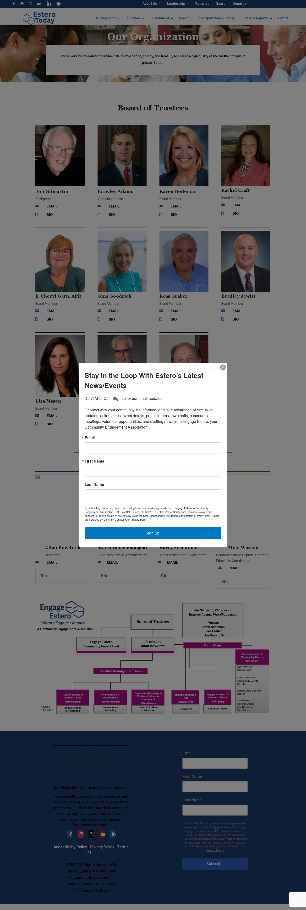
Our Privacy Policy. (136, 519)
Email (90, 438)
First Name (94, 461)
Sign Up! (153, 533)
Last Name (94, 484)
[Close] (223, 367)
